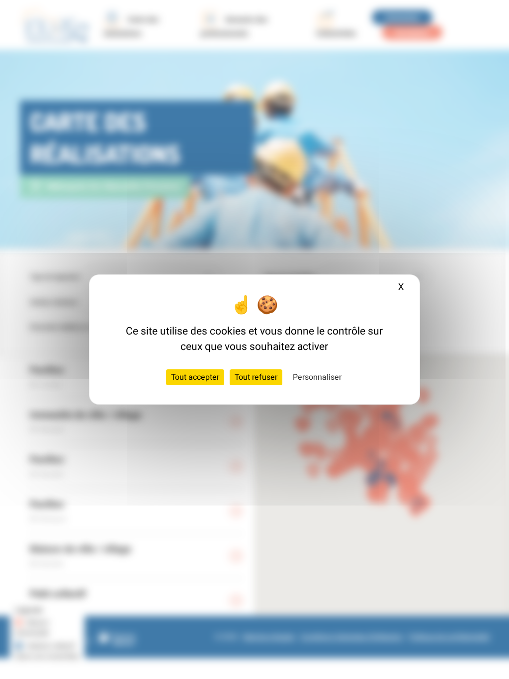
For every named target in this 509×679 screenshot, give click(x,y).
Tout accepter (195, 377)
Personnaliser (317, 377)
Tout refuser (256, 377)
